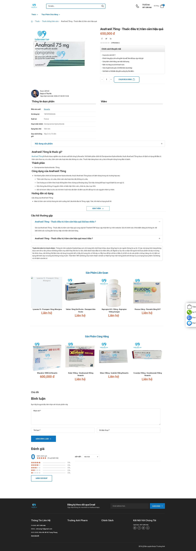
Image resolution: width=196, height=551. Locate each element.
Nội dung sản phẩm (44, 143)
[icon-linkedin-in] (110, 39)
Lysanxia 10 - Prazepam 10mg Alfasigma (47, 309)
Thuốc (33, 14)
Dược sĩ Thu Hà (45, 93)
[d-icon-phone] (138, 6)
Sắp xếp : (78, 457)
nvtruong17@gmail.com (44, 529)
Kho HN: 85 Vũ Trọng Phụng (48, 532)
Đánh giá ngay (41, 478)
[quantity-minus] (102, 79)
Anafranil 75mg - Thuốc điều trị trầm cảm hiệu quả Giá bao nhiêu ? (65, 221)
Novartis (47, 109)
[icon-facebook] (102, 39)
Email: (33, 529)
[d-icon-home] (32, 21)
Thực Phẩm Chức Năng (49, 14)
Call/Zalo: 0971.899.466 (140, 525)
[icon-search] (102, 6)
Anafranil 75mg (37, 156)
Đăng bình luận (42, 439)
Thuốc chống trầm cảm (50, 21)
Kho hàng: (35, 532)
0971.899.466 (147, 7)
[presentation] (161, 299)
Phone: (33, 525)
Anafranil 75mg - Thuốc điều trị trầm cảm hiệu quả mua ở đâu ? (64, 238)
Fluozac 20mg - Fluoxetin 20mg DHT (148, 309)
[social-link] (135, 528)
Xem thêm (96, 208)
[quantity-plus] (111, 79)
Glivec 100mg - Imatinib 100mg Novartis (114, 373)
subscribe (156, 506)
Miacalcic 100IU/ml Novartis (47, 373)
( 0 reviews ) (115, 43)
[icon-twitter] (106, 39)
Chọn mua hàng (125, 79)
